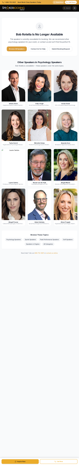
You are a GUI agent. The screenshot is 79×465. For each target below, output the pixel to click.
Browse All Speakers (16, 49)
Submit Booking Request (61, 49)
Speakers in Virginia (32, 244)
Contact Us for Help (38, 49)
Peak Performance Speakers (49, 239)
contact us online (52, 253)
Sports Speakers (30, 239)
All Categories (48, 244)
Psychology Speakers (13, 239)
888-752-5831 (39, 253)
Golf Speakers (68, 239)
